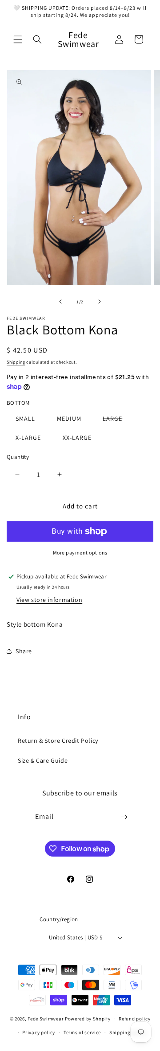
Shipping (16, 362)
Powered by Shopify (88, 1019)
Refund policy (134, 1019)
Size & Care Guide (43, 760)
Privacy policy (38, 1032)
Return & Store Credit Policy (58, 741)
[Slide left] (60, 301)
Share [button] (24, 651)
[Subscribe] (124, 817)
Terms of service (82, 1032)
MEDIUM (69, 419)
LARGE (117, 420)
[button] (18, 39)
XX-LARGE (77, 438)
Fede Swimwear (46, 1019)
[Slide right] (99, 301)
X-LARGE (28, 438)
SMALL (25, 419)
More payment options (80, 552)
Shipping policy (127, 1032)
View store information (49, 600)
